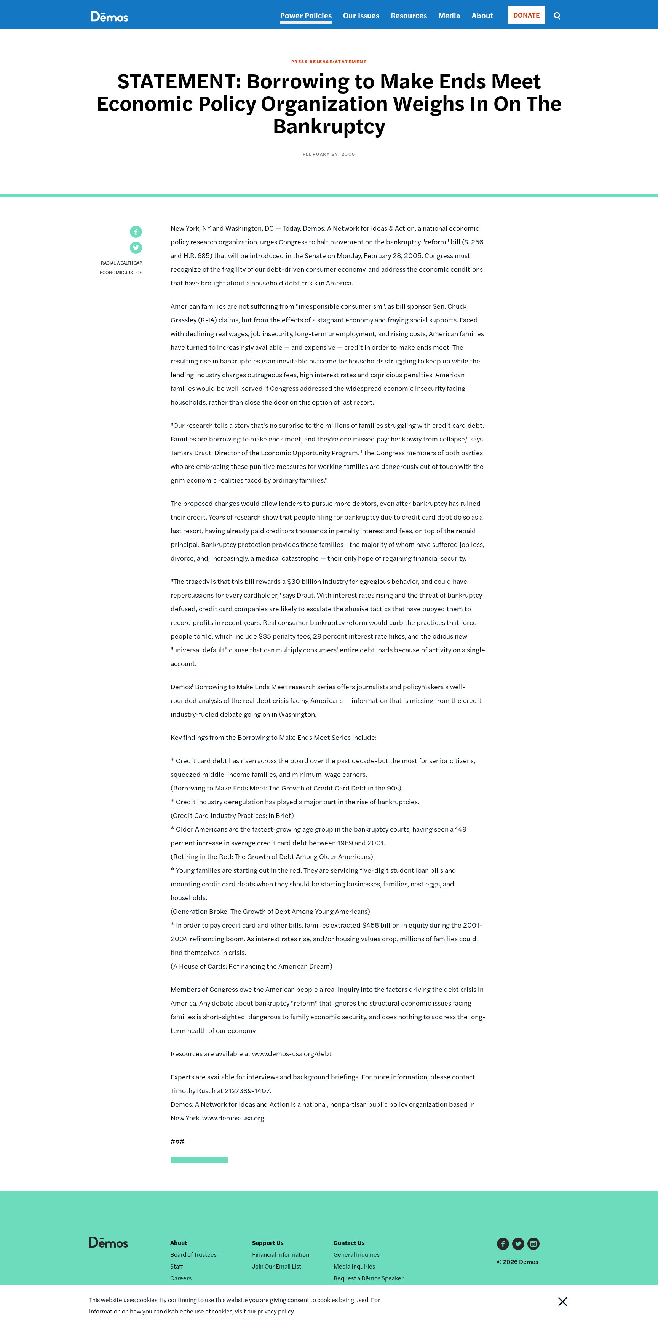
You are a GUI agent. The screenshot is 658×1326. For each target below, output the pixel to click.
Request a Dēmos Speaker (369, 1277)
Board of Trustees (193, 1254)
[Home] (109, 25)
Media (449, 15)
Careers (181, 1277)
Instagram (533, 1244)
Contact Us (349, 1242)
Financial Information (280, 1254)
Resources (409, 15)
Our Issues (361, 15)
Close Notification (553, 1305)
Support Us (268, 1242)
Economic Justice (121, 272)
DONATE (526, 14)
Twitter (518, 1244)
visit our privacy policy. (265, 1311)
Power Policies (306, 15)
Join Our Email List (276, 1266)
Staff (176, 1266)
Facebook (503, 1244)
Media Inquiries (354, 1266)
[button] (136, 232)
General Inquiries (357, 1254)
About (482, 15)
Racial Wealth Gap (121, 262)
